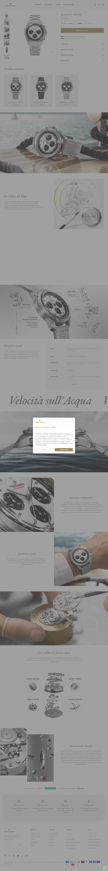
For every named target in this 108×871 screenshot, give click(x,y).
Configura (44, 449)
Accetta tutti (64, 449)
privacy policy (43, 445)
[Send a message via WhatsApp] (105, 868)
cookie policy (64, 443)
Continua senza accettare (67, 421)
